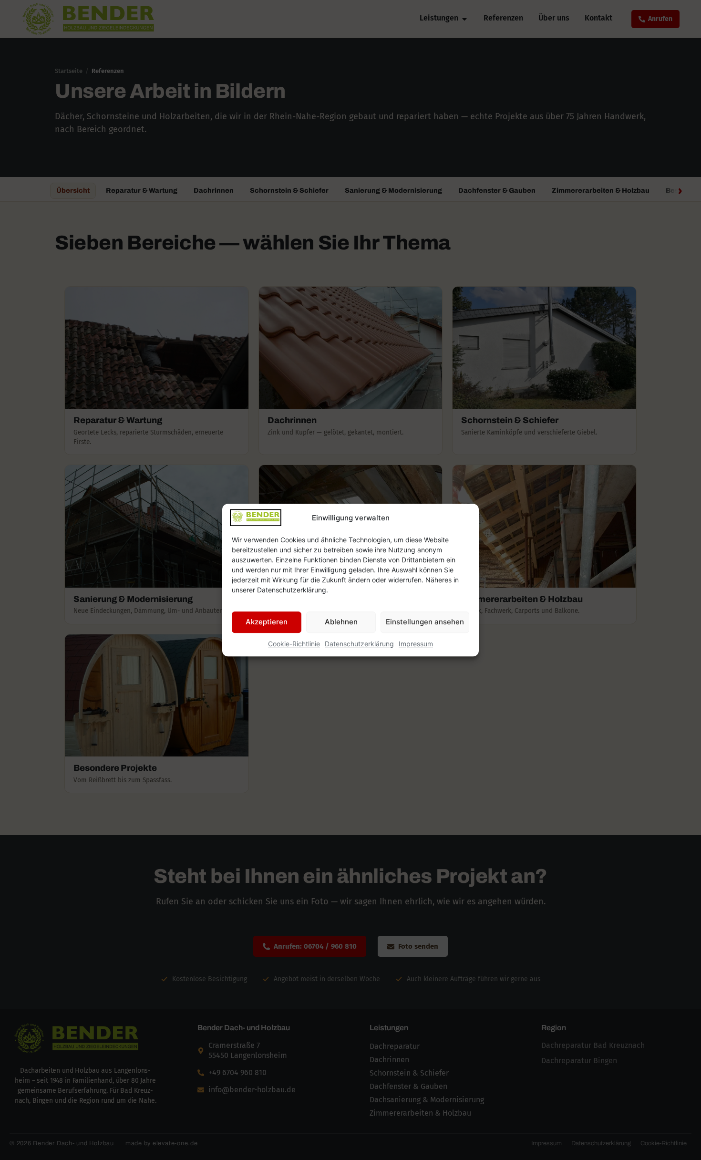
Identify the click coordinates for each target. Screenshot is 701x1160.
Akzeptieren (267, 621)
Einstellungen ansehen (425, 621)
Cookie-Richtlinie (294, 644)
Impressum (416, 644)
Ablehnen (341, 621)
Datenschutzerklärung (359, 644)
